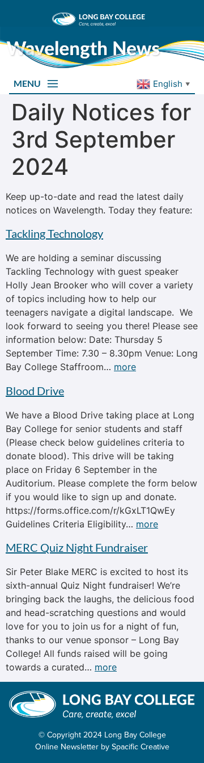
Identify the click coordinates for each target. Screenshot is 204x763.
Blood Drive (35, 390)
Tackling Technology (54, 233)
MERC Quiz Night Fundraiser (77, 547)
